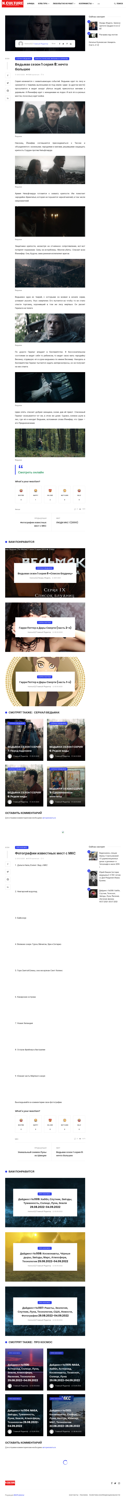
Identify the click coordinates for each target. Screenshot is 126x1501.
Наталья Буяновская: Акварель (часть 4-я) (102, 43)
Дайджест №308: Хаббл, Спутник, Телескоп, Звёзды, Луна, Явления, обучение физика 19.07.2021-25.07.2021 (109, 896)
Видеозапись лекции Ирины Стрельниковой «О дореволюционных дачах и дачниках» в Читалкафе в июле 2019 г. (109, 860)
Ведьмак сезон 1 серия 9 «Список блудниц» (45, 573)
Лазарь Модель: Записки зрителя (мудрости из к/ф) (109, 26)
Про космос (21, 847)
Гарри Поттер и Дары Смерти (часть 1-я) (45, 682)
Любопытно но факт (63, 4)
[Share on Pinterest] (7, 91)
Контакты (73, 1495)
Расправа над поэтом (108, 34)
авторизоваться (49, 818)
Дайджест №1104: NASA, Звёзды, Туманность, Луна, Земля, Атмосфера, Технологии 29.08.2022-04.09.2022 (24, 1418)
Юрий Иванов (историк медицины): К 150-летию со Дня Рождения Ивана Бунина (110, 876)
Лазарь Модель (44, 578)
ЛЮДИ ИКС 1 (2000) (67, 522)
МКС (16, 1139)
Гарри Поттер (44, 622)
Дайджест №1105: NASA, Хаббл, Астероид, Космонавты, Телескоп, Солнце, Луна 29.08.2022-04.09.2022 (64, 1372)
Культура (42, 4)
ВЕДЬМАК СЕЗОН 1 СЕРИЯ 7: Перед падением (24, 749)
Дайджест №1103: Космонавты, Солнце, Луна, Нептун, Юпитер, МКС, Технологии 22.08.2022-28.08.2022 (64, 1418)
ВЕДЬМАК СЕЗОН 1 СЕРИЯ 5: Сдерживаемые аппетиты (66, 792)
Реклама (84, 1495)
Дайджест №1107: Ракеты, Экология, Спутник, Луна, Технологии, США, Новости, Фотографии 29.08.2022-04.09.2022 (45, 1311)
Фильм (17, 509)
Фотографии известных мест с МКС (33, 524)
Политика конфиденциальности (104, 1495)
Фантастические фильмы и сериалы (51, 59)
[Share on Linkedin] (7, 98)
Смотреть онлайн (31, 472)
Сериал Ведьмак (23, 59)
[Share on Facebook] (7, 76)
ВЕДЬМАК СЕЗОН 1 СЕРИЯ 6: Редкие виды (66, 749)
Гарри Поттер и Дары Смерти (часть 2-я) (45, 628)
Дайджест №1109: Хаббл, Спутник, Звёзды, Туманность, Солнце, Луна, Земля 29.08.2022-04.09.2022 (45, 1203)
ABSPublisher (19, 1495)
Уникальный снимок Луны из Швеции (32, 1154)
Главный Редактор (40, 43)
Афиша (30, 4)
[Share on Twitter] (7, 83)
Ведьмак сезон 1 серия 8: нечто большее (69, 1154)
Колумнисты (85, 4)
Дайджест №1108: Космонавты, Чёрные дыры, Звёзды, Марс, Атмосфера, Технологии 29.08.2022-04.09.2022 (45, 1257)
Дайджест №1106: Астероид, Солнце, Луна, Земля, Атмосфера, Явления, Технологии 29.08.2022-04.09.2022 (23, 1372)
